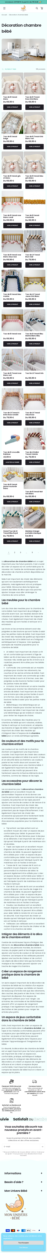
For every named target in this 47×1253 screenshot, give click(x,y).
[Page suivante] (38, 552)
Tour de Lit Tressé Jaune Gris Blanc (32, 295)
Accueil (4, 15)
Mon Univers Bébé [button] (15, 1191)
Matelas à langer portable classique (33, 532)
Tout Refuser (23, 1247)
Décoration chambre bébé (18, 15)
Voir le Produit (12, 107)
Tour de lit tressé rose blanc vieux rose (12, 256)
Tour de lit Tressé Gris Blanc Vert (34, 137)
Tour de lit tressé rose (12, 334)
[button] (4, 8)
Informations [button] (12, 1173)
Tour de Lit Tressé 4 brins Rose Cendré (11, 414)
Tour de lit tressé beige (10, 138)
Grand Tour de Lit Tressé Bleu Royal (10, 532)
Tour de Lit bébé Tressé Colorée (32, 453)
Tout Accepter (23, 1243)
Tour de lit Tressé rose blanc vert (12, 374)
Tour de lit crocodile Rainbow (11, 453)
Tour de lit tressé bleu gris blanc (34, 177)
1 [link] (8, 552)
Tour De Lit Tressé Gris (34, 373)
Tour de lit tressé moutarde (32, 216)
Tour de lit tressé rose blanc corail (12, 216)
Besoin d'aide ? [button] (13, 1182)
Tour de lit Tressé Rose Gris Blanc (32, 98)
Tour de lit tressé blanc (10, 98)
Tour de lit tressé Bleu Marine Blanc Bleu (34, 335)
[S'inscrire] (42, 1147)
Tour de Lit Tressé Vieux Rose (32, 414)
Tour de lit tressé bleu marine (12, 295)
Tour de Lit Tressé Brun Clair (32, 256)
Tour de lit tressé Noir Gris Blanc (34, 493)
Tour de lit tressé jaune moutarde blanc (10, 486)
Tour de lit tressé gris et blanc (12, 177)
